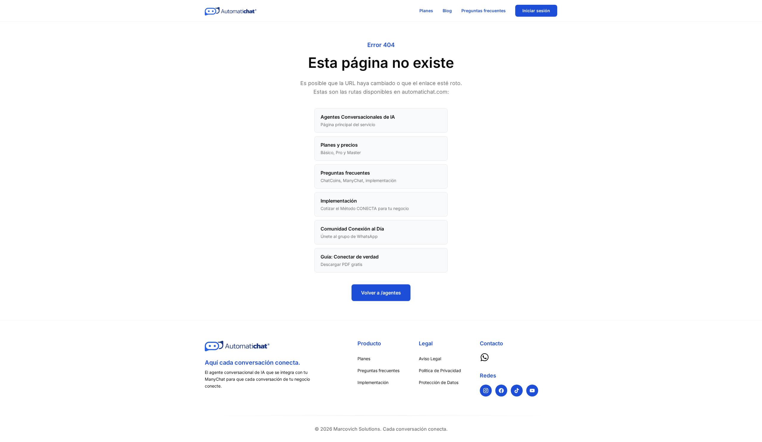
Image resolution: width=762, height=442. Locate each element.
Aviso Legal (430, 358)
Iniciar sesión (536, 10)
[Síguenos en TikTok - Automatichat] (517, 390)
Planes (426, 10)
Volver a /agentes (381, 293)
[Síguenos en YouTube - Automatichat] (532, 390)
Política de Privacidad (440, 370)
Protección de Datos (438, 382)
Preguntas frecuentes (483, 10)
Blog (447, 10)
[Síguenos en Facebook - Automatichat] (501, 390)
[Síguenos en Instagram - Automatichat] (486, 390)
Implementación (372, 382)
